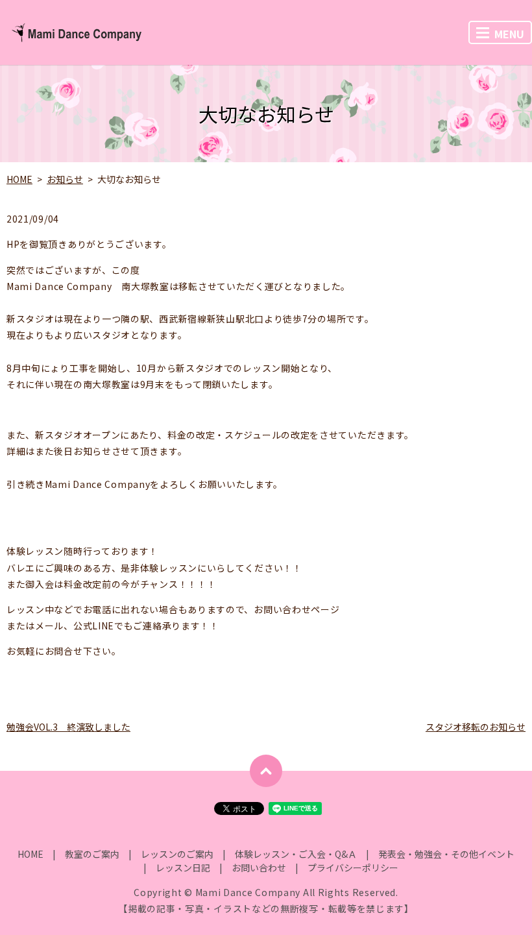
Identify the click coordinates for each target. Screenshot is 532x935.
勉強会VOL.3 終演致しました (68, 726)
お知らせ (65, 179)
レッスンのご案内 (177, 853)
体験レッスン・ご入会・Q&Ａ (296, 853)
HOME (19, 179)
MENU (509, 34)
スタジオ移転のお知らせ (476, 726)
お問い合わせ (259, 867)
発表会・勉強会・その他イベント (446, 853)
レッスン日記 (183, 867)
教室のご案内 (92, 853)
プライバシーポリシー (353, 867)
